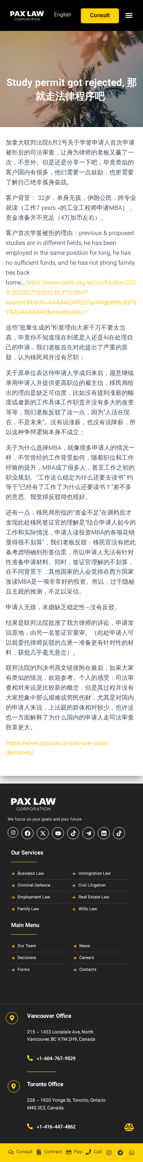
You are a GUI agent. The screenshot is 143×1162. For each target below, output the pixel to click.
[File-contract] (39, 1152)
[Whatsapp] (131, 1152)
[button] (129, 15)
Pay (78, 1152)
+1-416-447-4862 (56, 1127)
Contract (53, 1152)
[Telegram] (120, 1152)
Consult (24, 1152)
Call (98, 1152)
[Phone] (88, 1152)
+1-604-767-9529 (56, 1059)
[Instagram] (108, 1152)
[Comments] (11, 1152)
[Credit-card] (68, 1152)
